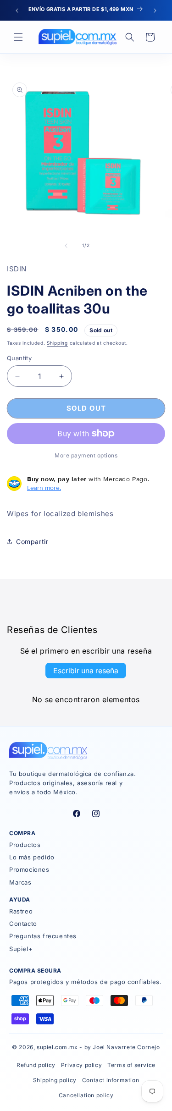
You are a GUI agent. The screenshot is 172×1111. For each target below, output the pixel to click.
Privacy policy (81, 1065)
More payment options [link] (86, 455)
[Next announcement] (155, 10)
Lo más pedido (32, 857)
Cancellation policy (86, 1095)
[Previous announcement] (17, 10)
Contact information (110, 1080)
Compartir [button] (32, 541)
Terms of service (131, 1065)
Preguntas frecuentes (43, 936)
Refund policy (36, 1065)
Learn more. (44, 487)
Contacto (23, 923)
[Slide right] (106, 246)
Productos (24, 844)
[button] (18, 37)
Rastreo (21, 911)
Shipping (57, 343)
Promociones (29, 869)
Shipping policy (55, 1080)
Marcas (20, 882)
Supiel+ (21, 948)
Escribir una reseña (85, 670)
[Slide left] (66, 246)
